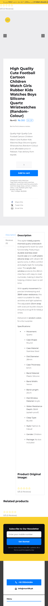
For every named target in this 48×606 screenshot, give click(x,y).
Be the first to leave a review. (20, 126)
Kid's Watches (23, 180)
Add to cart (24, 173)
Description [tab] (10, 235)
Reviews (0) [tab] (9, 241)
